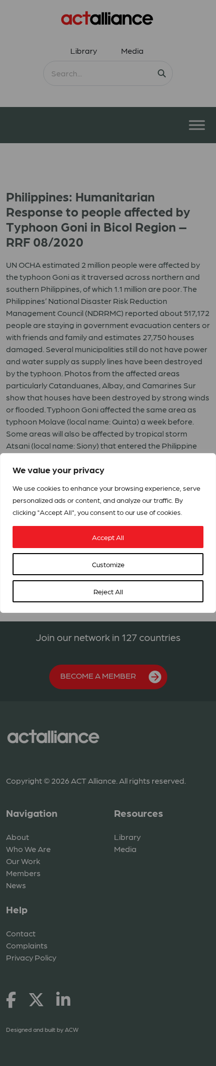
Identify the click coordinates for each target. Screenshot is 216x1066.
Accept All (108, 537)
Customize (108, 564)
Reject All (108, 591)
